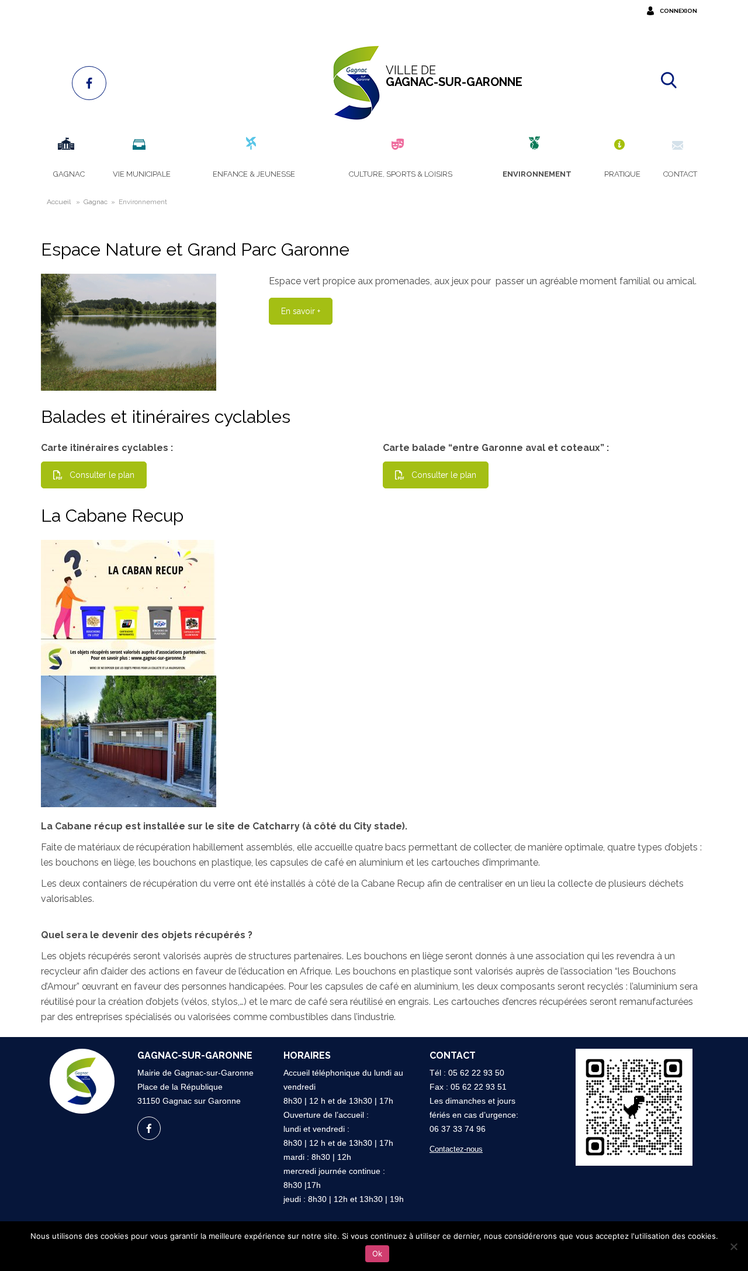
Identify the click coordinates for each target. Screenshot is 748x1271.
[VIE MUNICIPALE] (140, 145)
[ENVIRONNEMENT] (535, 145)
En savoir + (300, 311)
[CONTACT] (678, 145)
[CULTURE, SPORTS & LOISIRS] (398, 145)
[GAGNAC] (67, 145)
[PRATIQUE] (621, 145)
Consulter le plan (102, 475)
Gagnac (96, 202)
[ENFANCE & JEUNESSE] (252, 145)
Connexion (678, 11)
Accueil (59, 202)
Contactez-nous (456, 1149)
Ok (377, 1253)
